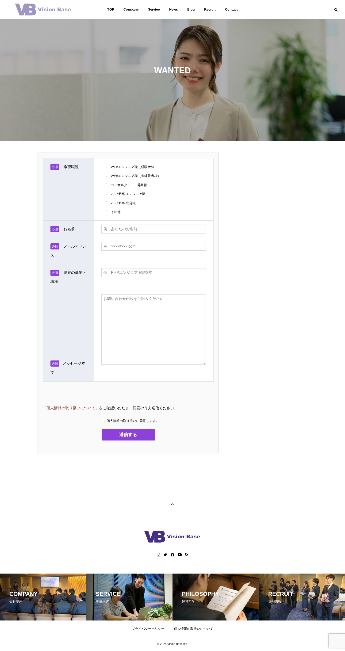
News (173, 9)
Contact (231, 9)
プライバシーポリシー (148, 629)
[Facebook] (172, 554)
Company (131, 9)
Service (154, 9)
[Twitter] (165, 554)
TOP (110, 9)
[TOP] (172, 504)
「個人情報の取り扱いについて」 (71, 408)
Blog (191, 9)
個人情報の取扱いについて (193, 629)
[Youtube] (180, 554)
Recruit (210, 9)
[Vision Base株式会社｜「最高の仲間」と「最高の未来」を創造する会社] (43, 9)
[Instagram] (158, 554)
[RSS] (186, 554)
